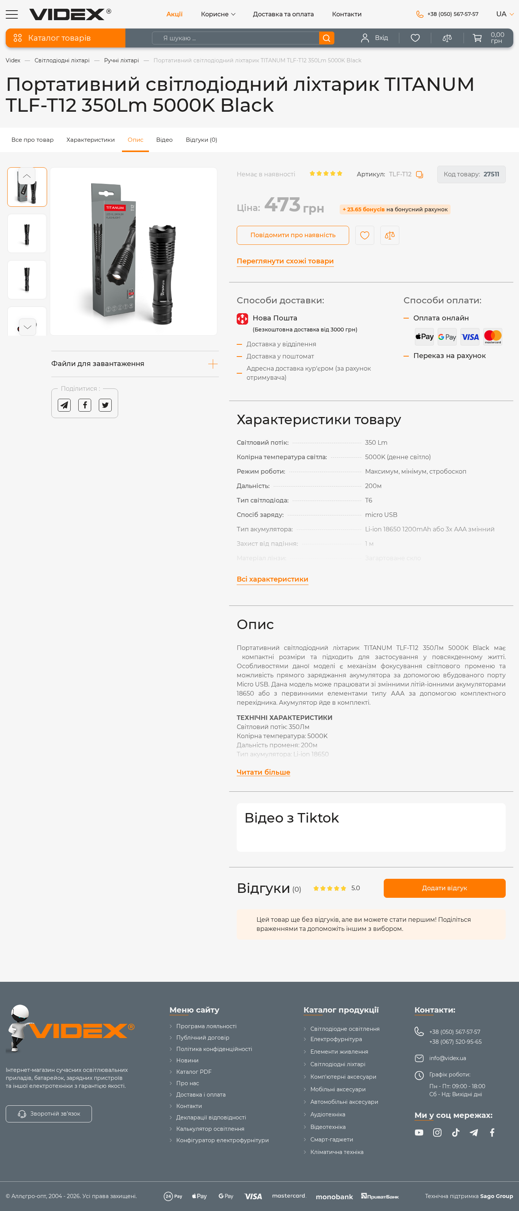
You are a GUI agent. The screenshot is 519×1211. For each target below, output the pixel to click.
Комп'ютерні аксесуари (343, 1076)
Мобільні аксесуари (338, 1089)
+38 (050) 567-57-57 (454, 1032)
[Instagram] (437, 1132)
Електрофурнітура (336, 1039)
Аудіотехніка (327, 1114)
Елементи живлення (339, 1051)
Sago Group (496, 1196)
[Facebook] (492, 1132)
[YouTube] (419, 1132)
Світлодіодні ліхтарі (338, 1064)
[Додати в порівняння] (389, 235)
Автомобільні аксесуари (344, 1101)
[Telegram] (473, 1132)
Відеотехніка (328, 1127)
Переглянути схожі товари (285, 261)
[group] (133, 251)
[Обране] (415, 38)
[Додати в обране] (364, 235)
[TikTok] (455, 1132)
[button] (26, 175)
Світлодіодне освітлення (345, 1029)
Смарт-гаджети (331, 1139)
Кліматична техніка (337, 1152)
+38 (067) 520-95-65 (455, 1041)
